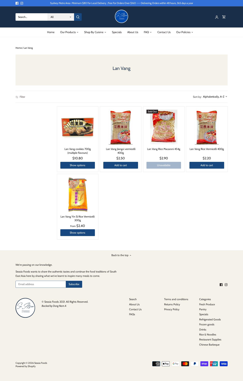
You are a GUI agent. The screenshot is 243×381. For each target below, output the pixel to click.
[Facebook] (17, 3)
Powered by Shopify (26, 366)
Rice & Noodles (207, 334)
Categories (205, 299)
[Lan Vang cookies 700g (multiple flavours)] (77, 127)
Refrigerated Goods (210, 319)
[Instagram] (21, 3)
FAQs (132, 314)
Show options (77, 165)
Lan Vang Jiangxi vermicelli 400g (120, 150)
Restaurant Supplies (210, 339)
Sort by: (197, 97)
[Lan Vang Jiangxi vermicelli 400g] (120, 127)
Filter (22, 96)
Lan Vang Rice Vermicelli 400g (207, 149)
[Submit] (78, 17)
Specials (203, 314)
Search (133, 299)
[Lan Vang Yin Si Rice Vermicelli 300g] (77, 194)
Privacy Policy (171, 309)
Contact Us (135, 309)
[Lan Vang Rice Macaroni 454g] (163, 127)
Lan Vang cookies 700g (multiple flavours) (77, 150)
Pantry (202, 309)
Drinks (202, 329)
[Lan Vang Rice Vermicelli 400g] (206, 127)
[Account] (216, 17)
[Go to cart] (224, 17)
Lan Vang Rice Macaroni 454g (163, 149)
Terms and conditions (176, 299)
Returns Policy (172, 304)
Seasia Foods (40, 362)
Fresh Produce (207, 304)
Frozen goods (206, 324)
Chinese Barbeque (209, 344)
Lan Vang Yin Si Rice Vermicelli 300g (78, 218)
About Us (134, 304)
